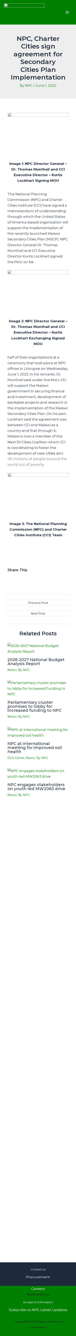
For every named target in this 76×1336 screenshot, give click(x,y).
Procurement (38, 1277)
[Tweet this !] (12, 579)
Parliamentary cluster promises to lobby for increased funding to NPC (34, 706)
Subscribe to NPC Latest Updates (38, 1310)
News (11, 670)
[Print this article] (24, 579)
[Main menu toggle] (67, 12)
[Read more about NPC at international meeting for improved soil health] (38, 732)
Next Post (38, 613)
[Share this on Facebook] (8, 579)
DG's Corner (16, 758)
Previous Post (38, 603)
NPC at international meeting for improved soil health (34, 747)
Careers (38, 1289)
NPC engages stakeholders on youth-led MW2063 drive (36, 786)
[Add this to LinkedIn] (20, 579)
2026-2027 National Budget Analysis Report (35, 661)
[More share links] (32, 579)
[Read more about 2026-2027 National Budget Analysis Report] (38, 648)
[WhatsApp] (16, 579)
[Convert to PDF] (28, 579)
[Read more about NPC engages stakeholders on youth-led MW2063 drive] (38, 773)
